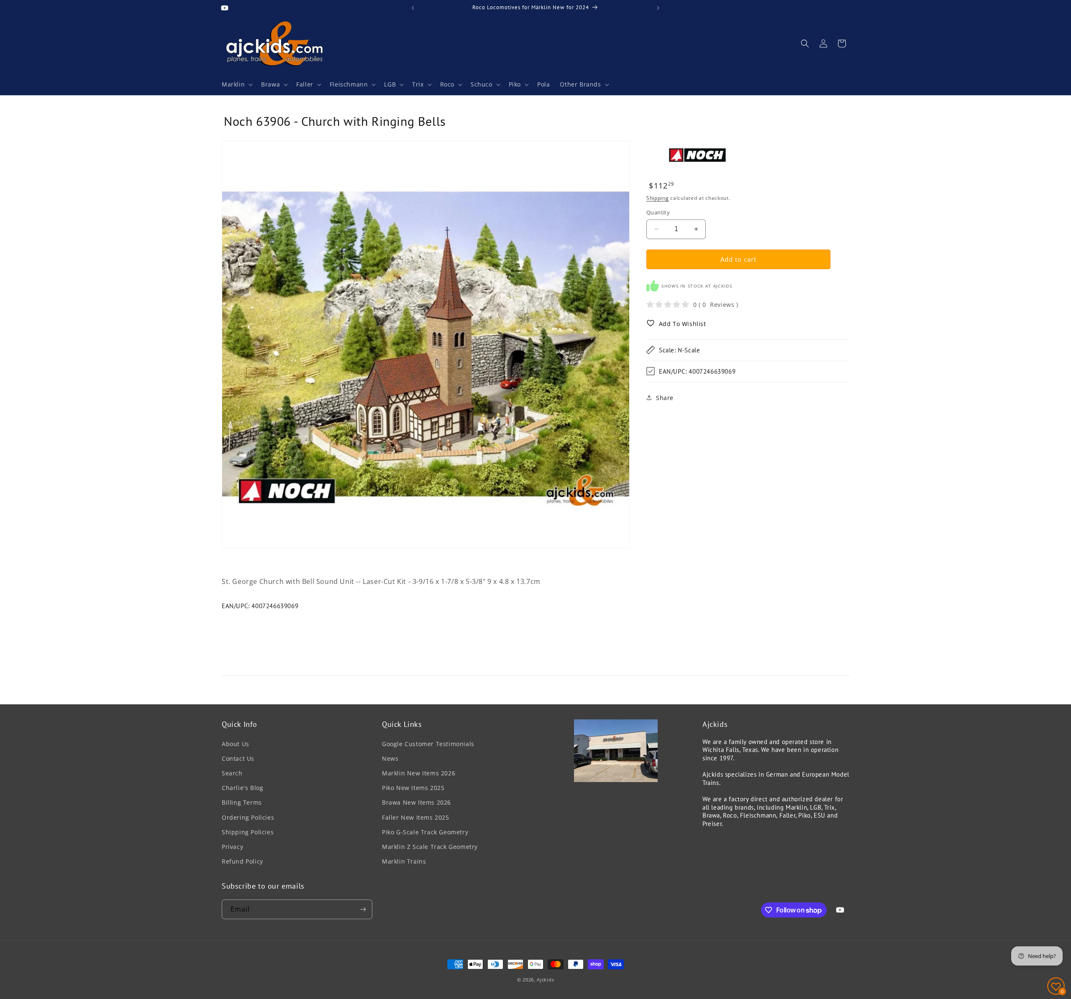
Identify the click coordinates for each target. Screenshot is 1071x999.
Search (232, 773)
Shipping (657, 197)
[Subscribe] (363, 909)
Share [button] (665, 397)
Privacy (232, 847)
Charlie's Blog (242, 788)
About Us (235, 744)
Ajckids (545, 979)
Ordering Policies (248, 817)
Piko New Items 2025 (413, 788)
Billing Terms (242, 802)
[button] (236, 84)
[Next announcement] (658, 8)
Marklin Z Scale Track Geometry (430, 847)
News (390, 758)
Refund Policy (242, 861)
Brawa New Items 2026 (416, 802)
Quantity (658, 212)
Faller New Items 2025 (415, 817)
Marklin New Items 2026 (418, 773)
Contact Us (238, 758)
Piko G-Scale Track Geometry (425, 832)
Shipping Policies (248, 832)
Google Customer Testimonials (428, 744)
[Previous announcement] (413, 8)
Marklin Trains (404, 861)
